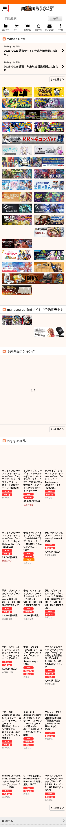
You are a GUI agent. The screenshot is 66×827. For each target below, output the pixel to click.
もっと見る (55, 79)
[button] (5, 8)
